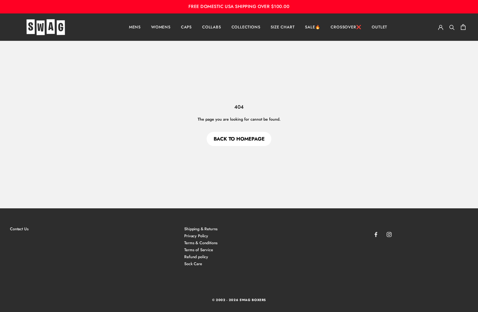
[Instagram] (389, 234)
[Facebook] (375, 234)
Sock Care (193, 264)
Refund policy (196, 257)
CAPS (186, 27)
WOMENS (161, 27)
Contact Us (19, 229)
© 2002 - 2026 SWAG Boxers (239, 300)
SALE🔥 (312, 27)
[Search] (452, 27)
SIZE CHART (283, 27)
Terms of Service (198, 250)
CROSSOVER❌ (346, 27)
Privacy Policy (196, 236)
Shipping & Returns (201, 229)
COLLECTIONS (246, 27)
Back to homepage (239, 139)
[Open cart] (463, 27)
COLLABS (211, 27)
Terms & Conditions (201, 243)
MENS (135, 27)
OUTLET (379, 27)
